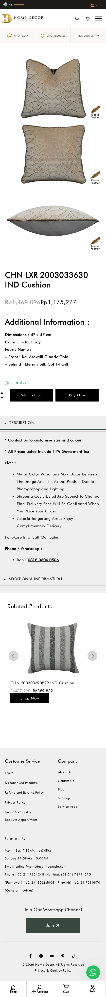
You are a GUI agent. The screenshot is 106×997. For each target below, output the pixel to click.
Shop (13, 991)
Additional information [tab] (35, 579)
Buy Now (77, 395)
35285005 (46, 882)
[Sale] (92, 987)
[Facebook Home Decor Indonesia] (32, 956)
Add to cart (31, 395)
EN (92, 4)
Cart (66, 992)
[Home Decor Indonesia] (23, 18)
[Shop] (13, 987)
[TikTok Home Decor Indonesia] (75, 956)
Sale (92, 991)
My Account (40, 991)
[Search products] (77, 18)
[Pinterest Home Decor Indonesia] (64, 956)
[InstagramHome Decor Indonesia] (42, 956)
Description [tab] (22, 422)
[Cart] (87, 18)
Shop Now (29, 698)
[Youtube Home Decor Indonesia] (53, 956)
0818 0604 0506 (43, 560)
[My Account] (39, 987)
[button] (98, 18)
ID (101, 4)
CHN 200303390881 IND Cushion (42, 683)
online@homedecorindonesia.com (41, 866)
